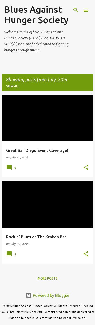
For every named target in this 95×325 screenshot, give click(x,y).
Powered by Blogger (50, 295)
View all (12, 86)
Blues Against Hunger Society (36, 14)
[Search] (76, 10)
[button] (86, 167)
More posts (48, 278)
